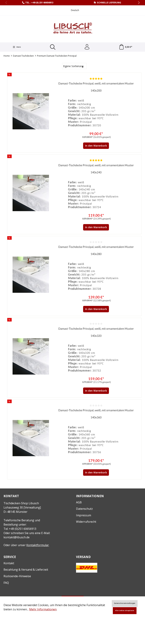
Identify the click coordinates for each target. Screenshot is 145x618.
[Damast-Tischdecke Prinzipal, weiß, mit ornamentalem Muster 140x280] (31, 274)
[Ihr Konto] (87, 47)
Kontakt (9, 563)
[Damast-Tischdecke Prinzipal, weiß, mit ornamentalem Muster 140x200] (31, 111)
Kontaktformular (37, 545)
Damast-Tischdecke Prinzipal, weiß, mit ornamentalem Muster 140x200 (96, 87)
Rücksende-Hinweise (17, 576)
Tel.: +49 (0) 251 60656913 (39, 2)
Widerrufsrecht (86, 522)
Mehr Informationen (43, 609)
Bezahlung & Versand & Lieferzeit (26, 570)
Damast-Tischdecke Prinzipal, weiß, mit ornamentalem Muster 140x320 (96, 332)
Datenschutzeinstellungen (124, 603)
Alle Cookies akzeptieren (124, 610)
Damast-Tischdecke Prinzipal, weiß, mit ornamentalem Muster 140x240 (96, 168)
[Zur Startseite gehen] (72, 28)
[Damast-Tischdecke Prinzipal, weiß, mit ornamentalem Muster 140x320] (31, 356)
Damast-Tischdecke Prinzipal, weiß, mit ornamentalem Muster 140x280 (96, 250)
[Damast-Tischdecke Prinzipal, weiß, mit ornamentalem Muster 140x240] (31, 193)
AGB (79, 502)
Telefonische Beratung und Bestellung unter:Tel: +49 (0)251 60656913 (22, 524)
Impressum (83, 515)
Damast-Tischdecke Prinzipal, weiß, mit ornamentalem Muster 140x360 (96, 413)
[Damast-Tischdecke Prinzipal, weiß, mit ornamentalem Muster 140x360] (31, 438)
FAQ (6, 583)
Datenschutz (84, 509)
